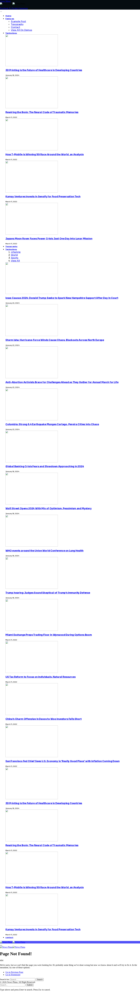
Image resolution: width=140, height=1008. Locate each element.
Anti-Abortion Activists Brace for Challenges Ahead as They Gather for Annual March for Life (62, 382)
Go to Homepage (12, 974)
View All (15, 260)
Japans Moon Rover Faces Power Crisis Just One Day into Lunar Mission (48, 238)
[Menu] (1, 11)
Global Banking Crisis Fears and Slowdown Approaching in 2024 (44, 466)
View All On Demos (21, 30)
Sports (14, 257)
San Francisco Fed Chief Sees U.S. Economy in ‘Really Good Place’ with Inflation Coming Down (62, 761)
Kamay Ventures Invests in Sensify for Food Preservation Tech (43, 196)
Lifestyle (16, 252)
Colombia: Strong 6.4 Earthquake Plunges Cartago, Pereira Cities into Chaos (52, 424)
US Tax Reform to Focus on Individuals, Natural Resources (40, 677)
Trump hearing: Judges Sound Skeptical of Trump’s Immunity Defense (47, 592)
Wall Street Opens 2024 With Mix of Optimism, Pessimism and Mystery (48, 508)
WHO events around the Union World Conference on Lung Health (44, 550)
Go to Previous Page (14, 972)
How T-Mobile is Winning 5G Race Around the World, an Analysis (44, 154)
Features (9, 19)
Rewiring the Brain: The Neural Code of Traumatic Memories (41, 112)
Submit (30, 985)
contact (9, 937)
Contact (15, 27)
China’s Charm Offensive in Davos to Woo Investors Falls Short (43, 719)
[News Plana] (12, 942)
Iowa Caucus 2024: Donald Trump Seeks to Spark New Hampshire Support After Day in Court (61, 298)
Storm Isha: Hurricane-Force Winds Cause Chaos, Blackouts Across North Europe (54, 340)
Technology (11, 33)
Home (8, 16)
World (14, 255)
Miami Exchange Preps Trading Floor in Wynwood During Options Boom (48, 634)
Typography (17, 24)
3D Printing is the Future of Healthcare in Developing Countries (43, 70)
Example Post (18, 21)
